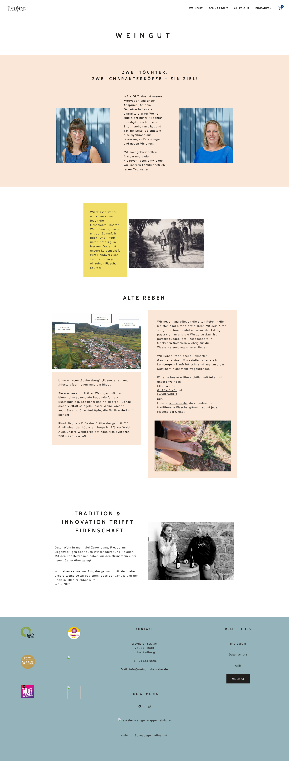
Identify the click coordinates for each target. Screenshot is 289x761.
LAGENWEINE (167, 394)
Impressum (238, 643)
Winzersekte (178, 403)
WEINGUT (196, 8)
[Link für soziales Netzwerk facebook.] (139, 706)
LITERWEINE (166, 386)
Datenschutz (238, 654)
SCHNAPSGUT (218, 8)
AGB (238, 665)
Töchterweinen (78, 556)
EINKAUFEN (263, 8)
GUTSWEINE (167, 390)
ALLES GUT (242, 8)
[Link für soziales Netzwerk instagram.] (149, 706)
